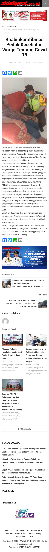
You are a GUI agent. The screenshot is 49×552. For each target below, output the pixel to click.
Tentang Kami (22, 530)
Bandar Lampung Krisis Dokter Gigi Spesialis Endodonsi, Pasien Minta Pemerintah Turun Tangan (36, 355)
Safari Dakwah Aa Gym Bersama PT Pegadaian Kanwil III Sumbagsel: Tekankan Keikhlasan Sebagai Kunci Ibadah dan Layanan (24, 480)
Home (4, 27)
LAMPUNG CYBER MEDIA (29, 547)
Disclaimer (20, 537)
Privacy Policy (35, 533)
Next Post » (42, 295)
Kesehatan (12, 27)
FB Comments (25, 429)
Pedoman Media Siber (15, 533)
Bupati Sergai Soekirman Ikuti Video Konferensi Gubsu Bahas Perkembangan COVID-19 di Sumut (28, 283)
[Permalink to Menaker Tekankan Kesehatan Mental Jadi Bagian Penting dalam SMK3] (12, 341)
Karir (31, 537)
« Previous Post (8, 274)
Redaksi (8, 530)
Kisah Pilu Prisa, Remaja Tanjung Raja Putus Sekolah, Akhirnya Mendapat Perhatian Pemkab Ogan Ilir (22, 462)
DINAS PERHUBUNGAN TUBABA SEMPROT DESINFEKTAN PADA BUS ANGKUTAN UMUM (21, 303)
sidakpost (12, 62)
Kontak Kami (36, 530)
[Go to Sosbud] (46, 443)
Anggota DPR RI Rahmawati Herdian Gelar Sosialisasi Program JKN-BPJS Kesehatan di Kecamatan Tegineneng (12, 402)
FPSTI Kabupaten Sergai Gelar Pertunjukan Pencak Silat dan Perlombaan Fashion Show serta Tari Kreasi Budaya (24, 452)
